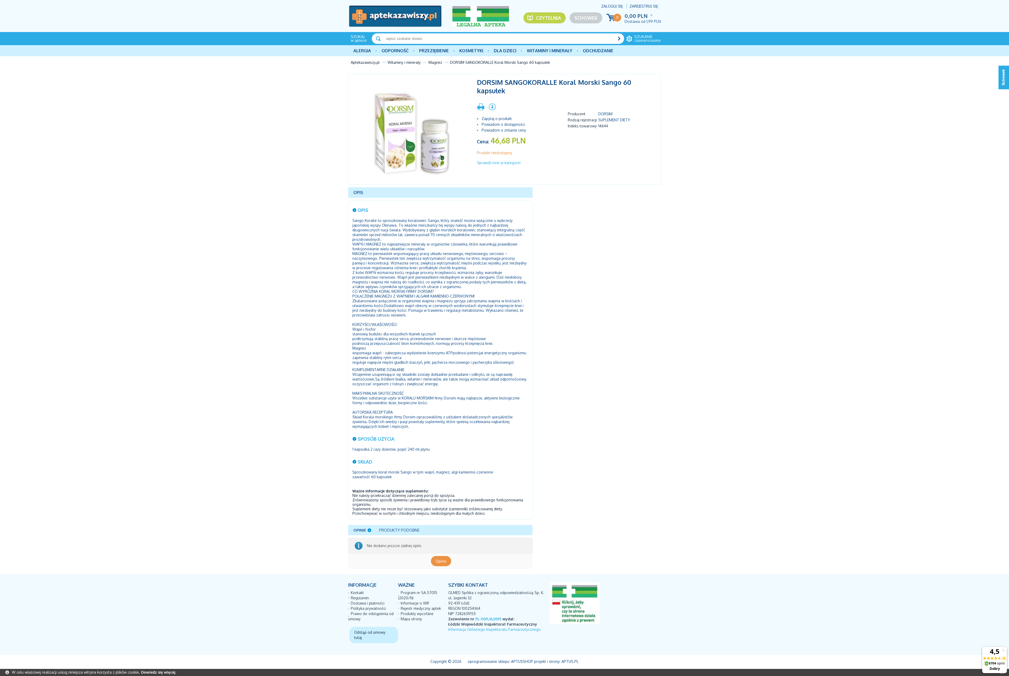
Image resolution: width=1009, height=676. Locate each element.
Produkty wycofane (417, 613)
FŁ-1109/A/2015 (488, 619)
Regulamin (360, 598)
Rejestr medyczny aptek (421, 608)
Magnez (435, 62)
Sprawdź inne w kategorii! (499, 162)
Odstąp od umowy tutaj (369, 635)
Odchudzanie (598, 50)
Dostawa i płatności (367, 603)
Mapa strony (411, 619)
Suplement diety (614, 120)
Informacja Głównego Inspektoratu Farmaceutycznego (494, 629)
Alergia (362, 50)
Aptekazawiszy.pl (365, 62)
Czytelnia (548, 18)
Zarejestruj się (644, 6)
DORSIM (605, 114)
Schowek (586, 18)
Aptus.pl (570, 661)
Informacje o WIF (415, 603)
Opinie (441, 561)
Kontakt (357, 592)
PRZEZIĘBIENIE (434, 50)
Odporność (395, 50)
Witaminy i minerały (549, 50)
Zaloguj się (612, 6)
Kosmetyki (471, 50)
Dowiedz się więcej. (158, 672)
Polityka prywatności (368, 608)
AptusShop (522, 661)
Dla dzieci (505, 50)
